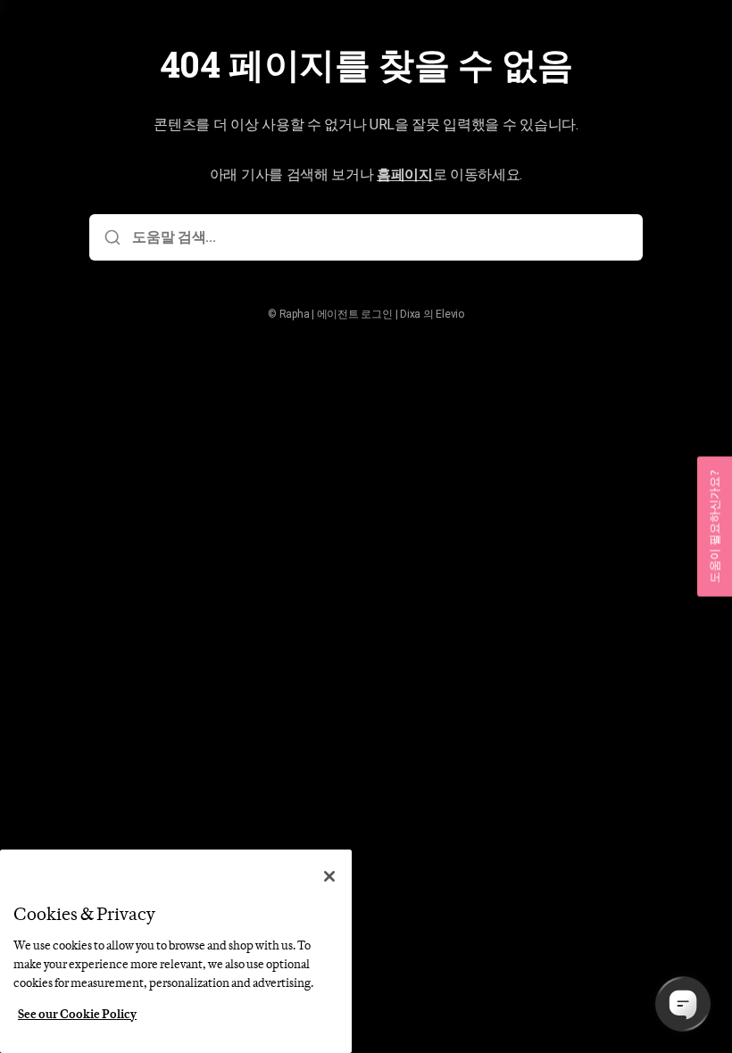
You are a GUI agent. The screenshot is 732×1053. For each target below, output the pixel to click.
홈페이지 (405, 174)
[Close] (329, 876)
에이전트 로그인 (355, 314)
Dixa (410, 314)
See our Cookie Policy (77, 1014)
